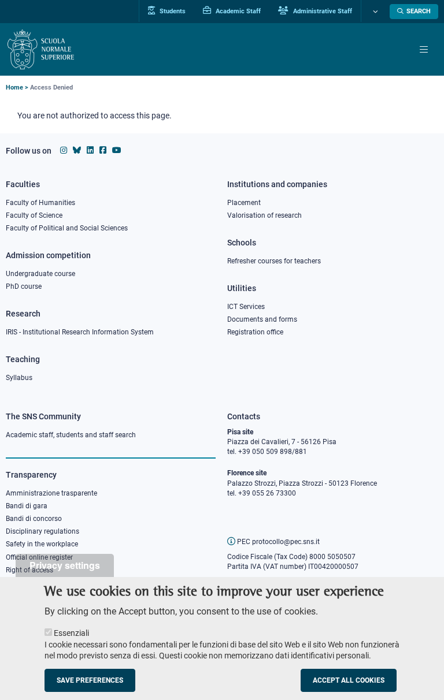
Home (14, 87)
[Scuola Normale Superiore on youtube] (116, 150)
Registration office (255, 332)
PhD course (24, 286)
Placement (244, 203)
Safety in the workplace (42, 544)
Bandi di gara (26, 506)
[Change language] (374, 11)
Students (172, 11)
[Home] (41, 49)
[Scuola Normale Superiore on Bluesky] (77, 150)
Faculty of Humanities (40, 203)
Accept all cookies (348, 680)
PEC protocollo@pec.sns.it (277, 542)
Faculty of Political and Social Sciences (67, 228)
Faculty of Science (34, 215)
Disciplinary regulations (42, 531)
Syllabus (19, 378)
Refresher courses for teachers (274, 261)
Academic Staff (237, 11)
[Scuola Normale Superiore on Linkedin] (90, 150)
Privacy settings (64, 565)
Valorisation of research (264, 215)
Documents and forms (262, 319)
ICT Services (246, 307)
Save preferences (90, 680)
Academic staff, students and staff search (71, 435)
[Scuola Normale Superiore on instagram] (63, 150)
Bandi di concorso (34, 519)
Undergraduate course (40, 274)
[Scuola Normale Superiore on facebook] (102, 150)
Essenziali (71, 633)
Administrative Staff (321, 11)
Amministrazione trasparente (51, 493)
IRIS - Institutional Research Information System (80, 332)
